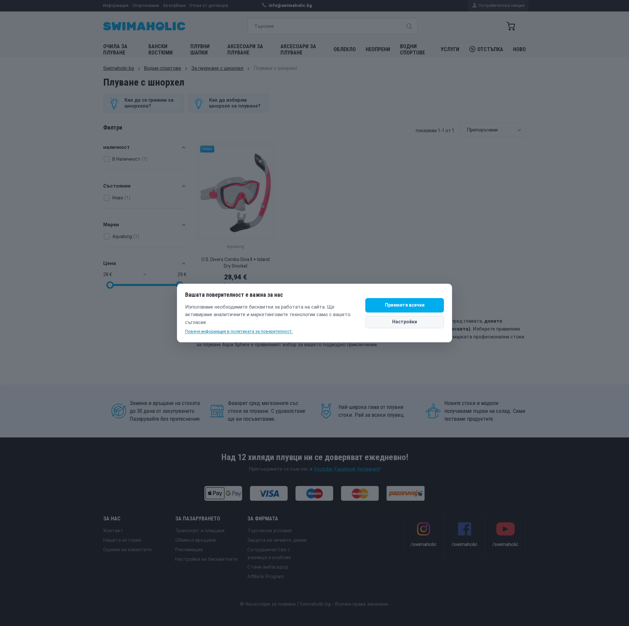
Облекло (345, 49)
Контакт (113, 531)
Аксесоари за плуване (245, 49)
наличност (116, 147)
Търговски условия (269, 531)
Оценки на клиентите (127, 550)
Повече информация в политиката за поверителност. (239, 331)
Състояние (117, 186)
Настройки (404, 321)
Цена (109, 263)
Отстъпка (490, 49)
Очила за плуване (115, 49)
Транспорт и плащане (200, 531)
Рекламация (189, 550)
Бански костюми (160, 49)
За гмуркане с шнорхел (217, 68)
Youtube (323, 469)
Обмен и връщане (195, 540)
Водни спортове (412, 49)
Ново (519, 49)
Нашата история (122, 540)
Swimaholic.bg (118, 68)
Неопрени (378, 49)
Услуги (450, 49)
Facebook (345, 469)
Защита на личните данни (277, 540)
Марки (111, 225)
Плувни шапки (200, 49)
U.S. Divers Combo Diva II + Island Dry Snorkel (235, 263)
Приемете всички (405, 305)
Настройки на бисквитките (206, 559)
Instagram (368, 469)
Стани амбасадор (267, 567)
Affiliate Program (265, 576)
